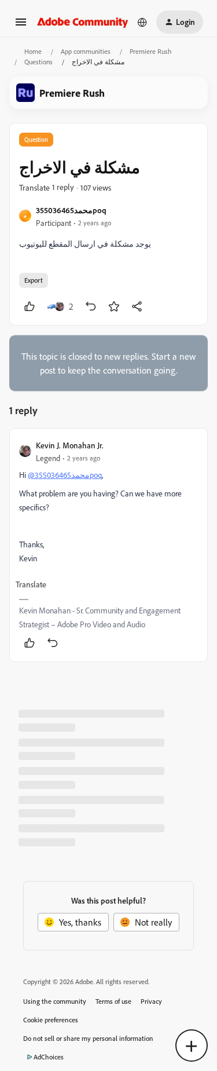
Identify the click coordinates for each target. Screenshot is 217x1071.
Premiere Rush (150, 51)
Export (33, 280)
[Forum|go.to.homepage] (82, 22)
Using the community (54, 1001)
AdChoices (49, 1056)
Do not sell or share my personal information (88, 1038)
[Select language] (142, 22)
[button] (21, 25)
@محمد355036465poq (65, 475)
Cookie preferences (50, 1019)
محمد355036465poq (71, 210)
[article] (108, 545)
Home (33, 51)
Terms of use (113, 1001)
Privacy (151, 1001)
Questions (38, 61)
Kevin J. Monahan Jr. (70, 445)
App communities (86, 51)
